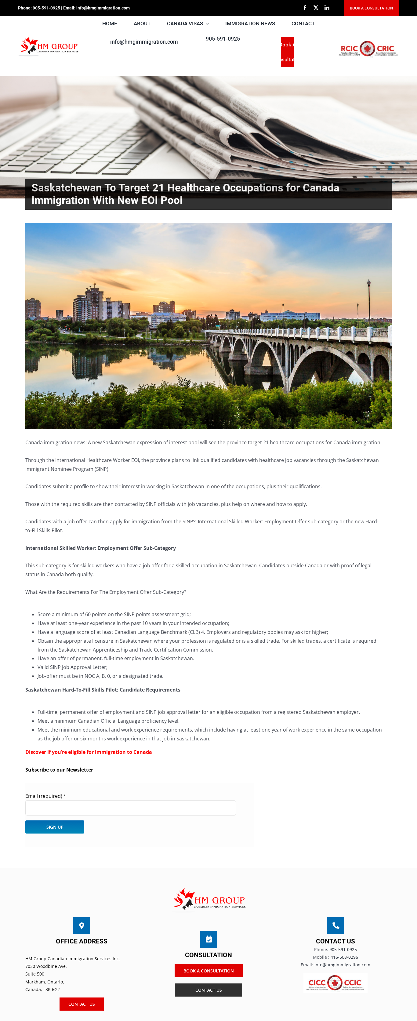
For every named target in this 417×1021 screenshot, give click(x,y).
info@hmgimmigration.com (103, 7)
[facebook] (305, 7)
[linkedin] (327, 7)
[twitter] (316, 7)
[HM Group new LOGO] (48, 38)
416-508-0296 (344, 957)
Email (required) (45, 796)
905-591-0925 (46, 7)
